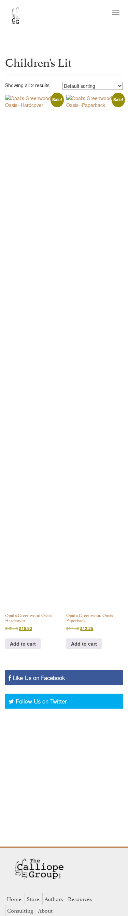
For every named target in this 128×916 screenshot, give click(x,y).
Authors (53, 899)
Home (14, 899)
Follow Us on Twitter (41, 701)
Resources (80, 899)
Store (33, 899)
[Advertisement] (64, 776)
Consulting (20, 910)
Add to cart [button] (23, 643)
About (45, 910)
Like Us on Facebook (39, 678)
